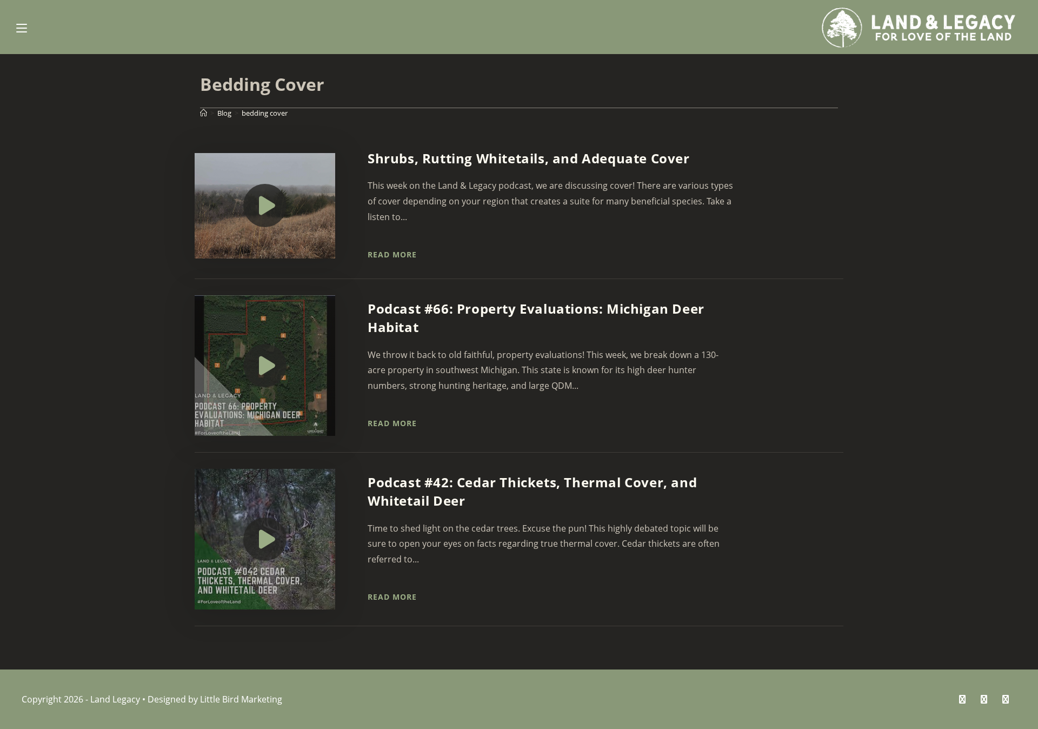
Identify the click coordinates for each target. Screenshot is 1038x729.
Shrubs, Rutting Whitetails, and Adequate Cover (529, 158)
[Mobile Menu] (21, 27)
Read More (392, 254)
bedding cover (265, 113)
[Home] (203, 113)
